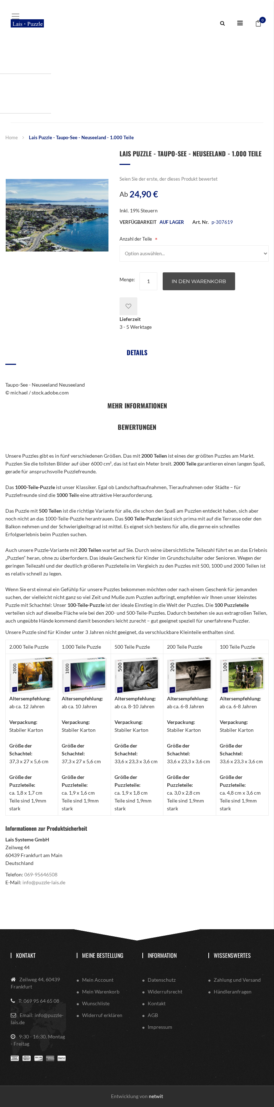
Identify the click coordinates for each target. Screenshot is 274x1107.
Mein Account (97, 980)
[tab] (137, 355)
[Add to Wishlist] (128, 306)
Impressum (160, 1027)
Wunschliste (96, 1003)
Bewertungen (137, 427)
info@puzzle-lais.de (43, 882)
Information (162, 955)
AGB (153, 1015)
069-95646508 (40, 874)
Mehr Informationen (137, 405)
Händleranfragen (233, 991)
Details (137, 352)
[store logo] (27, 23)
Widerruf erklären (102, 1015)
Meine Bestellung (102, 955)
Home (11, 137)
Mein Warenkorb (101, 991)
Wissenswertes (232, 955)
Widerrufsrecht (165, 991)
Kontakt (26, 955)
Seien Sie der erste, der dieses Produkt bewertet (169, 179)
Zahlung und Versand (237, 980)
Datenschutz (162, 980)
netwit (156, 1096)
